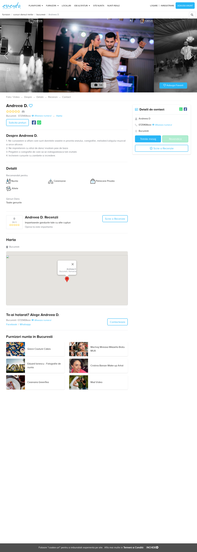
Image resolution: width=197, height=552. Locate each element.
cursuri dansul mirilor (23, 14)
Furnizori (51, 5)
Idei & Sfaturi (81, 5)
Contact (66, 97)
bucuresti (40, 14)
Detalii (40, 97)
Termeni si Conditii (133, 547)
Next (191, 55)
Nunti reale (113, 5)
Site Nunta (98, 5)
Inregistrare (167, 5)
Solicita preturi (17, 122)
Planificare (35, 5)
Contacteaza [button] (117, 322)
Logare (154, 5)
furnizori (6, 14)
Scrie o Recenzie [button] (115, 218)
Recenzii (53, 97)
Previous (6, 55)
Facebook (11, 324)
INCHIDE (151, 547)
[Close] (72, 264)
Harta (59, 115)
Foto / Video (13, 97)
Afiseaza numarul (42, 116)
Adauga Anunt (185, 5)
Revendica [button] (175, 139)
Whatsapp (25, 324)
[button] (67, 279)
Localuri (66, 5)
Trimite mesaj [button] (148, 139)
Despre (28, 97)
